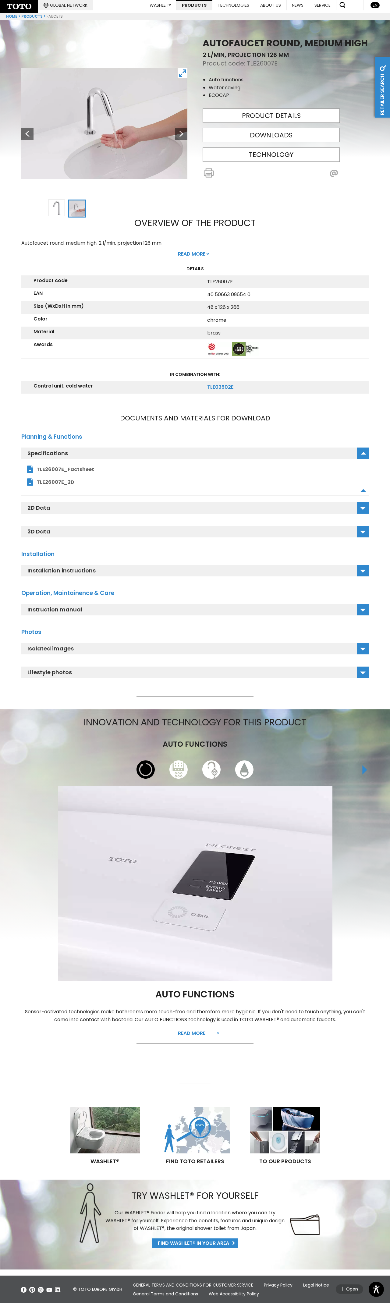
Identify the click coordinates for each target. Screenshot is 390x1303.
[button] (65, 5)
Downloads (271, 135)
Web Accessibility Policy (234, 1294)
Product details (271, 115)
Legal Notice (316, 1285)
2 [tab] (77, 209)
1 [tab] (56, 208)
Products (32, 16)
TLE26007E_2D (55, 482)
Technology (271, 154)
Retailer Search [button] (382, 94)
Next (181, 134)
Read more (191, 1033)
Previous (24, 134)
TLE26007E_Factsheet (65, 469)
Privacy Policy (278, 1285)
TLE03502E (220, 387)
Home (11, 16)
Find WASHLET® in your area (193, 1243)
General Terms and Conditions (165, 1294)
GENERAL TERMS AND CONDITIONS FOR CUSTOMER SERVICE (193, 1285)
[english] (19, 6)
